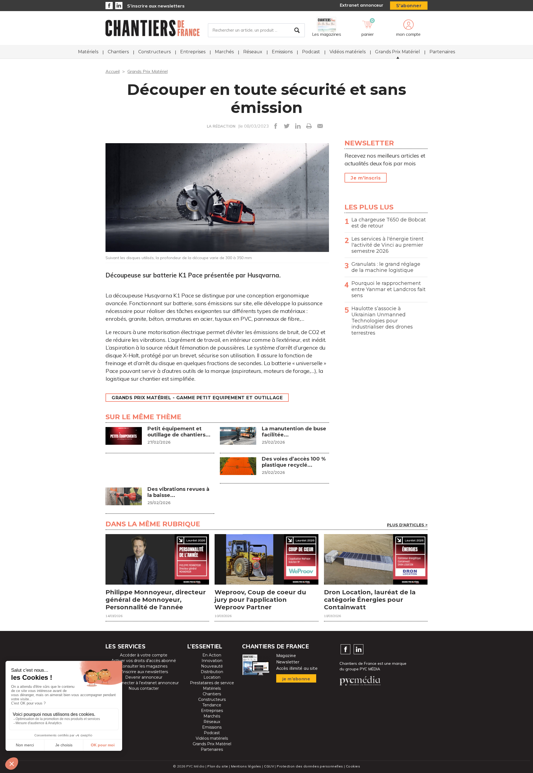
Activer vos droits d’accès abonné (143, 660)
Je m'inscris (366, 178)
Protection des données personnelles (310, 766)
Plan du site (217, 766)
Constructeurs (154, 51)
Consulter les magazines (143, 666)
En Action (211, 655)
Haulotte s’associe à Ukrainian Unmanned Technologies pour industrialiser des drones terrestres (382, 320)
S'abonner (409, 5)
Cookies (353, 766)
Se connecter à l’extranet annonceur (144, 682)
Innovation (212, 660)
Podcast (311, 51)
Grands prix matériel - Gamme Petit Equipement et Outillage (197, 397)
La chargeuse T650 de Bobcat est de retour (388, 223)
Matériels (88, 51)
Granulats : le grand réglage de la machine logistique (385, 267)
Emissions (282, 51)
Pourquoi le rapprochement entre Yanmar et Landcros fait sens (388, 289)
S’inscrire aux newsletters (156, 6)
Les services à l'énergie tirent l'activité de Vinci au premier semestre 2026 (387, 245)
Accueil (112, 71)
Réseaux (252, 51)
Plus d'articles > (407, 524)
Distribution (212, 671)
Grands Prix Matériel (397, 51)
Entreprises (192, 51)
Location (211, 677)
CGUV (269, 766)
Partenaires (442, 51)
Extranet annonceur (361, 5)
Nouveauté (212, 666)
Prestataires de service (212, 682)
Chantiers (118, 51)
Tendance (211, 705)
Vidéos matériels (348, 51)
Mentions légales (246, 766)
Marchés (224, 51)
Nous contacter (144, 688)
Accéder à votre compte (143, 655)
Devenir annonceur (143, 677)
